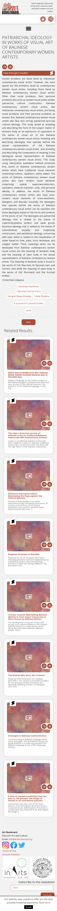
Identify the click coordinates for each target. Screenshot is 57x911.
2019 (28, 310)
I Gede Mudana (42, 296)
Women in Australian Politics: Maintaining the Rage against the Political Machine (25, 496)
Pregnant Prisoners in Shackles (23, 554)
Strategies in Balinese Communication (27, 736)
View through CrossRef (15, 73)
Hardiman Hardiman (28, 286)
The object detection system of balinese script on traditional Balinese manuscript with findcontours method (27, 435)
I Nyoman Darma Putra (28, 291)
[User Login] (43, 19)
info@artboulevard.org (20, 839)
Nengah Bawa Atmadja (19, 296)
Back (28, 322)
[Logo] (11, 8)
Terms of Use (9, 850)
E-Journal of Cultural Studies (28, 303)
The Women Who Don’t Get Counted (26, 675)
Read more (44, 902)
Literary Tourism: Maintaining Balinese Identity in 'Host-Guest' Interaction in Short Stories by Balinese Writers (27, 617)
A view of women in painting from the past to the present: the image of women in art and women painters (27, 798)
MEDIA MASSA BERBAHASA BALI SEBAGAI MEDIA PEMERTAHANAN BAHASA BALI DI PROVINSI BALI (28, 375)
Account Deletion (11, 854)
